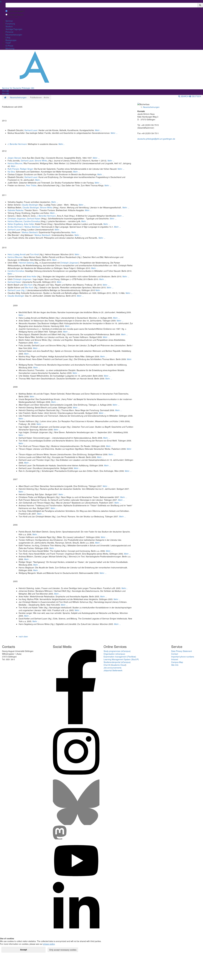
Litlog (8, 37)
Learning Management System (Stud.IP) (121, 659)
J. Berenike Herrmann (17, 144)
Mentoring (10, 48)
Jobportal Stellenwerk (113, 670)
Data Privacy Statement (181, 651)
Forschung (10, 23)
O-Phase (9, 45)
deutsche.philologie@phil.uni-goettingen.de (156, 138)
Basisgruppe (11, 40)
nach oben (23, 636)
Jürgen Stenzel (14, 157)
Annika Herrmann (15, 226)
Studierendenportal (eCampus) (117, 662)
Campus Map (177, 662)
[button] (5, 90)
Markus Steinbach (32, 226)
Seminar (9, 20)
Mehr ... (98, 130)
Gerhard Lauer (30, 130)
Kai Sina (11, 171)
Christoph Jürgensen (17, 218)
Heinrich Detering (26, 262)
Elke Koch (28, 284)
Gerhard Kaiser (33, 218)
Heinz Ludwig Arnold (17, 254)
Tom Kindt (34, 254)
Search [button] (184, 96)
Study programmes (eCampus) (117, 651)
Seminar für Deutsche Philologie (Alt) (18, 88)
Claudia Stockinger (30, 204)
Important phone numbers (182, 656)
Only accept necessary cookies (62, 949)
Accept (23, 949)
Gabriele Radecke (15, 210)
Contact (174, 653)
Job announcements (112, 667)
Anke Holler (32, 276)
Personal (9, 31)
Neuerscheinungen (14, 34)
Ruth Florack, (14, 168)
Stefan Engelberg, (21, 224)
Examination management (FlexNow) (120, 656)
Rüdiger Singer (26, 168)
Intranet (174, 659)
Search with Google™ (16, 11)
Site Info (174, 664)
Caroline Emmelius (31, 221)
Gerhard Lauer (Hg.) (17, 290)
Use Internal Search (15, 15)
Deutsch (196, 96)
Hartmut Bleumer (15, 163)
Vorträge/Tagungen (14, 29)
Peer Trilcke (31, 185)
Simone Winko (41, 160)
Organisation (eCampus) (114, 653)
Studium (9, 26)
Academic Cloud (118, 664)
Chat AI (107, 664)
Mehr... (62, 144)
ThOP (8, 43)
